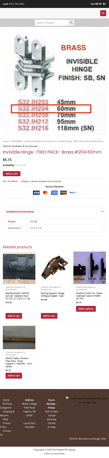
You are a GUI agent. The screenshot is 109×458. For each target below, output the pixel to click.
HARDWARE (16, 141)
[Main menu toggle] (103, 13)
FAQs (5, 419)
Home (6, 141)
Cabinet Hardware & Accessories (40, 141)
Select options (86, 308)
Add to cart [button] (14, 315)
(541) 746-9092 (16, 3)
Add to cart (12, 173)
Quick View (19, 281)
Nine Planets (59, 453)
